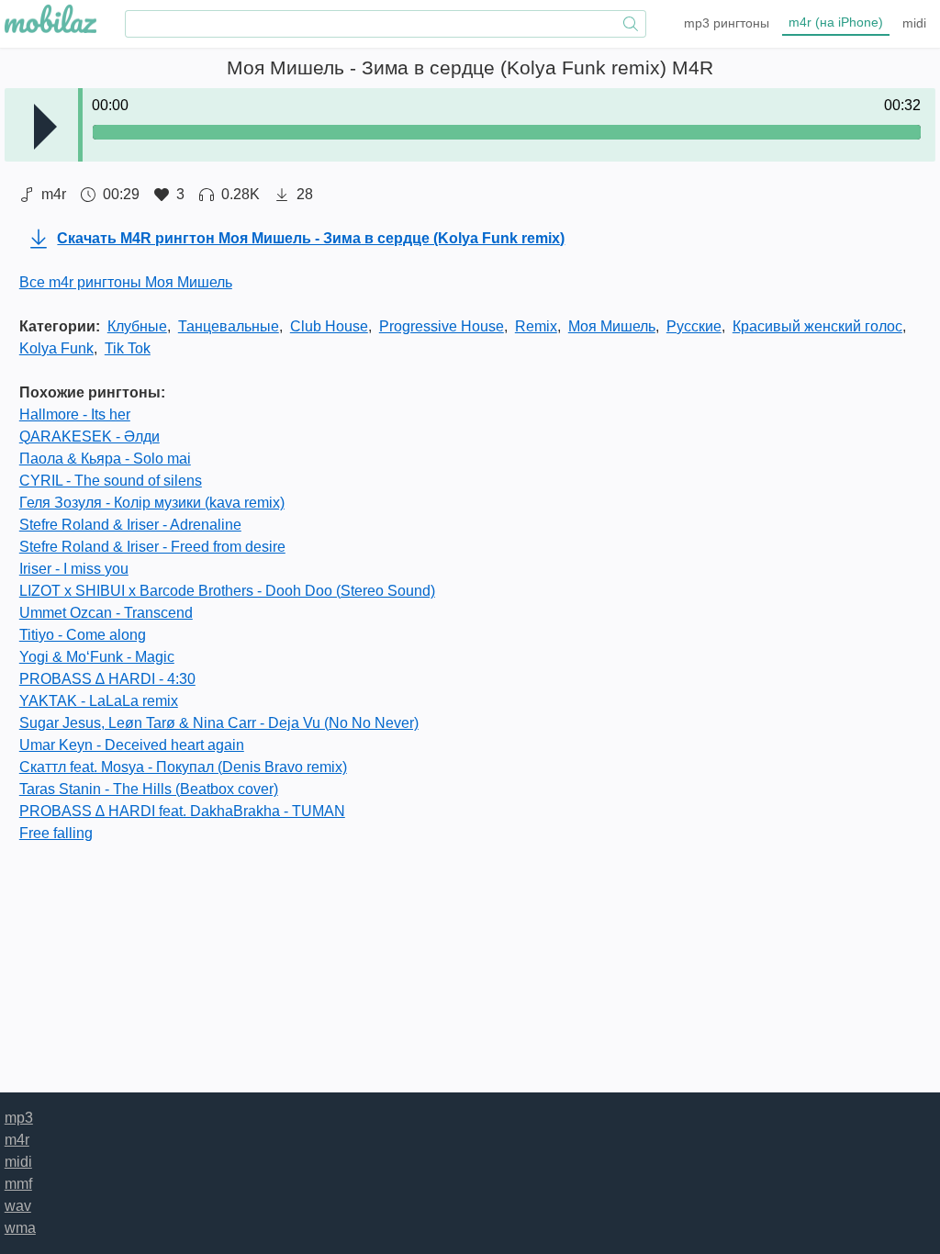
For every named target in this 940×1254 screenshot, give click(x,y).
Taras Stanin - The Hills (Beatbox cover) (148, 789)
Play (45, 127)
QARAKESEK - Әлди (89, 436)
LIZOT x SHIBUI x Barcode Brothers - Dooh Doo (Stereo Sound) (227, 591)
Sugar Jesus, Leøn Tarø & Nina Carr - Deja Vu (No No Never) (219, 723)
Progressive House (441, 326)
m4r (836, 22)
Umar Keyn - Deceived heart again (131, 745)
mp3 (726, 23)
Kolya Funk (56, 348)
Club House (329, 326)
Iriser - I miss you (74, 569)
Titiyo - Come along (82, 635)
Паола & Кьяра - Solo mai (105, 458)
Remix (536, 326)
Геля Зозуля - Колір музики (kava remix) (152, 502)
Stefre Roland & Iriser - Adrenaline (130, 524)
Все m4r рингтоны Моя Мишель (125, 282)
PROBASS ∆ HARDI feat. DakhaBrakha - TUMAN (182, 811)
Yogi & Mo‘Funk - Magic (96, 657)
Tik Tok (128, 348)
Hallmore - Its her (74, 414)
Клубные (137, 326)
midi (914, 23)
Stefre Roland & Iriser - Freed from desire (152, 546)
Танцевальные (228, 326)
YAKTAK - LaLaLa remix (98, 701)
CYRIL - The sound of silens (110, 480)
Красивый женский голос (817, 326)
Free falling (56, 833)
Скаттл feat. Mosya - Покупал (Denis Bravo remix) (183, 767)
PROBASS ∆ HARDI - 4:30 (107, 679)
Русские (694, 326)
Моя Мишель (611, 326)
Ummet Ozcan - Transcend (106, 613)
